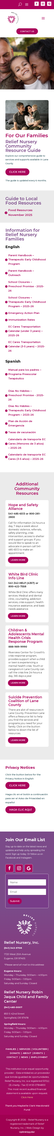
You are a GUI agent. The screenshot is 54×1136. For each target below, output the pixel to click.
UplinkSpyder (27, 1131)
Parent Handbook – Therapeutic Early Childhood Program (27, 259)
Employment (39, 1057)
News (24, 1057)
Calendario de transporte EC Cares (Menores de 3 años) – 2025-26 (27, 443)
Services (24, 1049)
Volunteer (40, 1049)
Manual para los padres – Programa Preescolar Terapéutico (24, 374)
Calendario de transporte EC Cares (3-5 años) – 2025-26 (27, 456)
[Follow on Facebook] (36, 4)
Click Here (17, 171)
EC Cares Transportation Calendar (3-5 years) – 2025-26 (26, 346)
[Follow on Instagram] (43, 4)
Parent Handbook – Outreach (21, 273)
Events (38, 1053)
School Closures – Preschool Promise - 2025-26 (26, 286)
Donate (15, 1053)
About (27, 1053)
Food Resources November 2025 (20, 212)
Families (11, 1049)
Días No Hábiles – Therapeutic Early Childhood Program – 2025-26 (27, 410)
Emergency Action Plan (23, 312)
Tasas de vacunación (22, 432)
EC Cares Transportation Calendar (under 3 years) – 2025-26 (25, 331)
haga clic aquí (20, 809)
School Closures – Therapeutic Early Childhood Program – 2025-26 (27, 302)
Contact (12, 1057)
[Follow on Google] (49, 4)
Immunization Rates (21, 319)
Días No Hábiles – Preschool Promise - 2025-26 (26, 395)
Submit (15, 901)
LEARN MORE (18, 560)
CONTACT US (27, 31)
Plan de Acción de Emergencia (20, 423)
